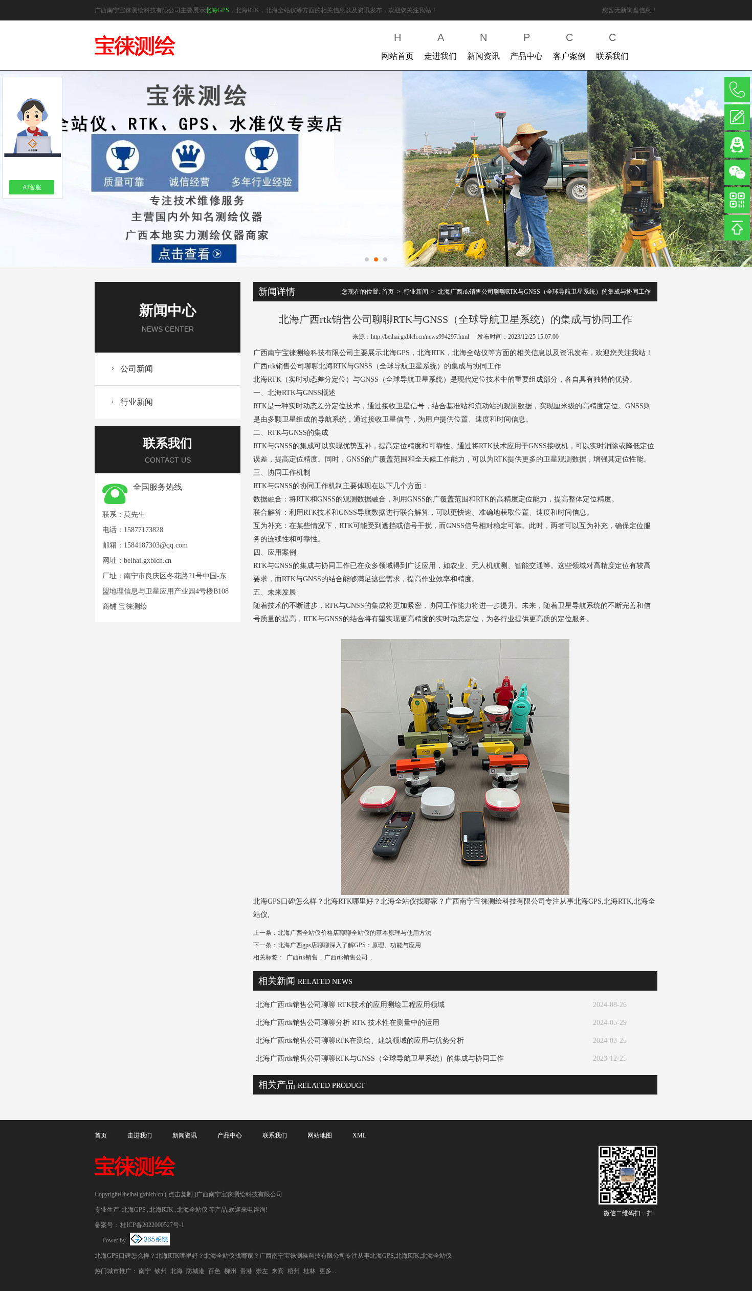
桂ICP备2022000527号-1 (152, 1225)
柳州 (230, 1271)
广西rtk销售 (302, 957)
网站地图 (319, 1135)
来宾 (278, 1271)
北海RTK (161, 1209)
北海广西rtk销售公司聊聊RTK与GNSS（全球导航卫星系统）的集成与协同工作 (544, 291)
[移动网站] (737, 200)
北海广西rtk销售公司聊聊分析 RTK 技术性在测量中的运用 (347, 1022)
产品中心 (526, 46)
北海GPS (217, 10)
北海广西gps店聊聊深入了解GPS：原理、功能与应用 (349, 945)
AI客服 (32, 187)
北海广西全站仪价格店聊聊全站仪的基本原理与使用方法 (354, 932)
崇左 (262, 1271)
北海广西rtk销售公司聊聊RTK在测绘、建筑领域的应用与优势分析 (360, 1040)
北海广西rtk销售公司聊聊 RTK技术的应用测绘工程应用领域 (350, 1005)
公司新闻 (136, 368)
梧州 (293, 1271)
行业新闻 (136, 402)
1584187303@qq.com (156, 545)
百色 (214, 1271)
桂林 (309, 1271)
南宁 (145, 1271)
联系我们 (612, 46)
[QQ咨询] (737, 145)
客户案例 (569, 46)
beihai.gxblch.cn (147, 560)
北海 (176, 1271)
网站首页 (397, 46)
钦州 (160, 1271)
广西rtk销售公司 (346, 957)
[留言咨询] (737, 117)
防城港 (195, 1271)
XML (359, 1135)
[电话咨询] (737, 89)
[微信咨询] (737, 172)
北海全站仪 (192, 1209)
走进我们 (440, 46)
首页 (388, 291)
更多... (327, 1271)
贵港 (246, 1271)
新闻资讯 (483, 46)
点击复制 (180, 1194)
